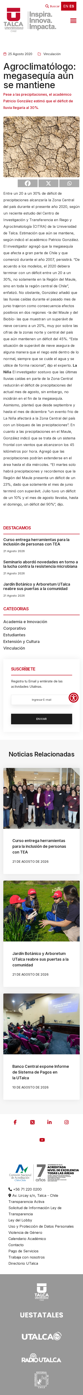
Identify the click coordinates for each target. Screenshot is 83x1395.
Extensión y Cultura (21, 641)
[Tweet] (48, 183)
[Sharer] (28, 183)
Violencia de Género (25, 1232)
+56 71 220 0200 (27, 1189)
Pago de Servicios (23, 1251)
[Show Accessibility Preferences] (74, 697)
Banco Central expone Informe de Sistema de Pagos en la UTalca (40, 1072)
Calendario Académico (27, 1238)
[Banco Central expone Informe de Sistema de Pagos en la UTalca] (41, 1023)
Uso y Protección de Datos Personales (41, 1226)
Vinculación (51, 54)
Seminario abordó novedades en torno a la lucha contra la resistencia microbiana (40, 564)
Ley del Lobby (20, 1220)
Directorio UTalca (23, 1263)
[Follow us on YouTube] (42, 1140)
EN (65, 6)
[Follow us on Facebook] (15, 1122)
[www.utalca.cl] (29, 20)
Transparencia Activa (26, 1201)
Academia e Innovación (25, 621)
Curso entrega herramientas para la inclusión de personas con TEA (36, 542)
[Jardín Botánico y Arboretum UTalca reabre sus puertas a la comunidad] (41, 911)
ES (71, 6)
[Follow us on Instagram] (66, 1122)
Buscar (55, 6)
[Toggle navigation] (72, 19)
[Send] (69, 183)
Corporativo (14, 628)
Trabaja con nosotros (26, 1257)
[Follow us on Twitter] (32, 1122)
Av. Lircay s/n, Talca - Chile (34, 1195)
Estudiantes (14, 635)
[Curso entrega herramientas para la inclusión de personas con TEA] (41, 798)
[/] (41, 1291)
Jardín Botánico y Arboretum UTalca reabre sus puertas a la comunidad (36, 586)
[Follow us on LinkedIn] (49, 1122)
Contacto (16, 1245)
